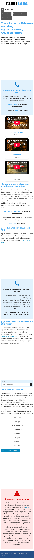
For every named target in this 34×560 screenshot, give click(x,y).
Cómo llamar (7, 18)
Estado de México (17, 426)
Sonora (17, 442)
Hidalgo (17, 422)
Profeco (28, 507)
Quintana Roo (17, 430)
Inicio (2, 553)
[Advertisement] (17, 63)
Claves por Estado (18, 553)
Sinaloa (17, 446)
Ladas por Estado (19, 14)
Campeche (17, 418)
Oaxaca (17, 434)
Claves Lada (6, 14)
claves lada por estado (9, 336)
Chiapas (17, 438)
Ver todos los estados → (10, 450)
